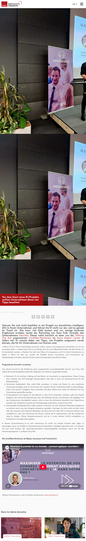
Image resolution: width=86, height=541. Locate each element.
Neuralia (23, 335)
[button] (75, 4)
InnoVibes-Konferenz (40, 337)
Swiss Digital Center (69, 337)
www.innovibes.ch (51, 495)
